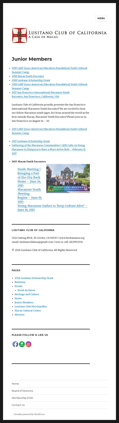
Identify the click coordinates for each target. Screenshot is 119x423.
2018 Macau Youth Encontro (28, 76)
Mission (19, 314)
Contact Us (18, 405)
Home (18, 298)
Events (18, 286)
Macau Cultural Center (28, 310)
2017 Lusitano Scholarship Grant (31, 141)
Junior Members (24, 302)
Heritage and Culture (27, 294)
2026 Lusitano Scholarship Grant (34, 278)
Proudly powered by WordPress (29, 414)
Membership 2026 (22, 398)
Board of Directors (22, 390)
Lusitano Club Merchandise (31, 306)
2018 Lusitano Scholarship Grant (31, 80)
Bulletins (20, 282)
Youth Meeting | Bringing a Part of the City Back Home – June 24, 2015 (29, 177)
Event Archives (26, 290)
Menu (101, 18)
